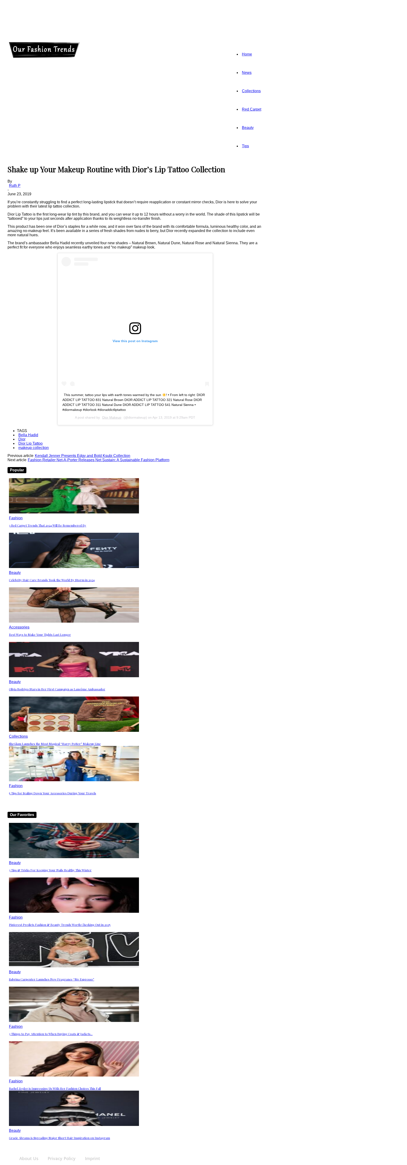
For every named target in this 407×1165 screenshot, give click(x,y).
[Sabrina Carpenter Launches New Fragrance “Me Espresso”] (74, 966)
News (247, 73)
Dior (21, 439)
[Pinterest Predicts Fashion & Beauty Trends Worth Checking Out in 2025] (74, 911)
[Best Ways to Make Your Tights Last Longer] (74, 621)
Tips (245, 146)
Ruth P (14, 186)
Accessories (19, 627)
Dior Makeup (111, 417)
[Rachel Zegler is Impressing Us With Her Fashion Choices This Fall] (74, 1075)
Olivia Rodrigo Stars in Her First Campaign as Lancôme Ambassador (57, 689)
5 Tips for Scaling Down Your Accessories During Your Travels (52, 793)
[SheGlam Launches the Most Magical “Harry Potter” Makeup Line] (74, 730)
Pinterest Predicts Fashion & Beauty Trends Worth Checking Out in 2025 (59, 925)
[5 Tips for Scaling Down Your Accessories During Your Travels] (74, 780)
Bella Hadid (28, 435)
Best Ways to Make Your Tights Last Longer (40, 635)
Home (247, 54)
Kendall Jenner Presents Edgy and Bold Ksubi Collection (82, 456)
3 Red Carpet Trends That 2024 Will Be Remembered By (47, 525)
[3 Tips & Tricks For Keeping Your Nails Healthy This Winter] (74, 857)
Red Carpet (251, 109)
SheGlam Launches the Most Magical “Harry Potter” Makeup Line (55, 744)
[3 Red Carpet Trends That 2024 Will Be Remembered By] (74, 512)
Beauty (248, 128)
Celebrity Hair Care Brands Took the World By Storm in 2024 (52, 580)
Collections (251, 91)
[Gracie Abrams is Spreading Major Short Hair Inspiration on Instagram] (74, 1125)
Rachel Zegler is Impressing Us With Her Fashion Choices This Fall (55, 1088)
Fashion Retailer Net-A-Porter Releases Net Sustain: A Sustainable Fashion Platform (98, 460)
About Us (28, 1158)
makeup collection (33, 448)
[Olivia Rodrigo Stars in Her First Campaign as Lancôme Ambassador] (74, 676)
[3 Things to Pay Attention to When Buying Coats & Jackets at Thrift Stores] (74, 1021)
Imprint (92, 1158)
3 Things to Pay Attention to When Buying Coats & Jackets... (51, 1034)
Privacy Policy (62, 1158)
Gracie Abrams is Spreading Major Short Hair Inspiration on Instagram (59, 1138)
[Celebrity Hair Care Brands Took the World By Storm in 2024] (74, 567)
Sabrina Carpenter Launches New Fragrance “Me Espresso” (51, 979)
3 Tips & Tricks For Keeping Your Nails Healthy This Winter (50, 870)
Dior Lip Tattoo (30, 443)
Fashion (16, 518)
